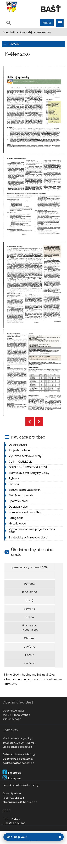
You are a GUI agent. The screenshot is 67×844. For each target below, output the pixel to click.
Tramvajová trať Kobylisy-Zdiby (29, 473)
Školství (14, 484)
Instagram (14, 778)
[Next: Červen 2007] (39, 421)
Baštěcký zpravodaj (21, 495)
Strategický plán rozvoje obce (28, 537)
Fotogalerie (16, 518)
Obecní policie (18, 444)
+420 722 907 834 (22, 738)
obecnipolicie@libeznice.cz (20, 802)
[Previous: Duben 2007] (29, 421)
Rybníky (14, 478)
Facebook (14, 772)
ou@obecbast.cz (21, 746)
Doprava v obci (18, 506)
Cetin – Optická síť (20, 461)
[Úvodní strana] (11, 12)
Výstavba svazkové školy (25, 456)
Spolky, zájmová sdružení (25, 489)
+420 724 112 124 (13, 797)
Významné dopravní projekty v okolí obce (32, 531)
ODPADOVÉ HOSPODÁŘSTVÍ (28, 467)
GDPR (6, 810)
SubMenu (14, 44)
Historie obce (17, 523)
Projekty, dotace (19, 450)
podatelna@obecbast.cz (18, 763)
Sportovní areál (18, 501)
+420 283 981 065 (25, 742)
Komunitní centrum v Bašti (25, 512)
